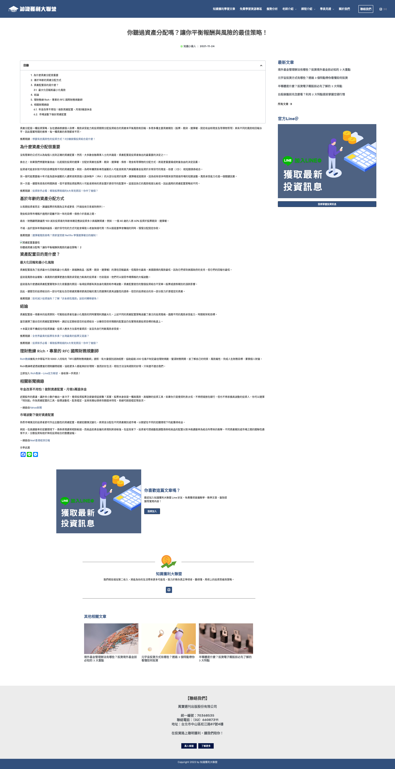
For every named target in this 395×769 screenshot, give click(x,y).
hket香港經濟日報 (40, 440)
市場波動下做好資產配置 (52, 114)
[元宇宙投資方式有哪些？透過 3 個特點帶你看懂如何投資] (168, 638)
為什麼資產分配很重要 (46, 75)
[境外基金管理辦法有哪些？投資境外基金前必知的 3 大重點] (111, 638)
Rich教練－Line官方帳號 (44, 373)
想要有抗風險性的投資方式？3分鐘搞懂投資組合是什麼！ (64, 139)
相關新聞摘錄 (41, 104)
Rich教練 (25, 359)
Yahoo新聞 (36, 407)
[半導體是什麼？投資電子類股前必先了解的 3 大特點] (226, 638)
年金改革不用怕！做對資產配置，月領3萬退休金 (65, 109)
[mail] (385, 9)
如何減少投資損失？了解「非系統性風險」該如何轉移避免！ (65, 298)
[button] (295, 9)
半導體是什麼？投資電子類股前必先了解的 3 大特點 (310, 86)
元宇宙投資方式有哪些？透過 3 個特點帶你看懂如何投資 (313, 78)
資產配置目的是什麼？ (46, 85)
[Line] (380, 9)
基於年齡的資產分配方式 (47, 80)
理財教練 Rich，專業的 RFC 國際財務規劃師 (58, 99)
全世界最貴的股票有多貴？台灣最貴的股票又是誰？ (60, 335)
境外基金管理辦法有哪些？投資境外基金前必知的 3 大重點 (314, 69)
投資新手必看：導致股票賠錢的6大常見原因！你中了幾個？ (65, 190)
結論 (36, 94)
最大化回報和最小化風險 (52, 90)
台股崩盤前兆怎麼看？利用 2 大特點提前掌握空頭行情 (311, 94)
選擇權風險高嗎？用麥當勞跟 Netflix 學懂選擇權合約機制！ (65, 235)
